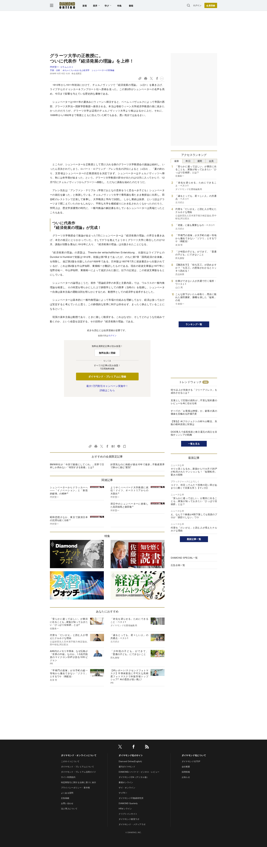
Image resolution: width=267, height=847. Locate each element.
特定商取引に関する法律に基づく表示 (78, 782)
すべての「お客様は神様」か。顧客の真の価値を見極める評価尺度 (194, 412)
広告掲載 (65, 798)
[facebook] (133, 747)
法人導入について (69, 808)
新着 (85, 5)
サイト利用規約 (68, 777)
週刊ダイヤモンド (127, 766)
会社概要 (186, 766)
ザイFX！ (123, 792)
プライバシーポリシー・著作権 (75, 787)
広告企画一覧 (178, 565)
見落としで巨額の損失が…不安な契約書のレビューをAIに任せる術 (194, 402)
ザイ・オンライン (127, 787)
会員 (211, 160)
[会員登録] (210, 5)
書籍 (131, 5)
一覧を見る (194, 443)
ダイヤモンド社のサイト (131, 755)
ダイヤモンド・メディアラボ (132, 824)
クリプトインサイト (128, 813)
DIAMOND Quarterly (128, 803)
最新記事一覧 (194, 539)
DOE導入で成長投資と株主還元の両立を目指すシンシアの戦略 (194, 433)
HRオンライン (125, 808)
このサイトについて (70, 761)
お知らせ (186, 777)
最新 (176, 160)
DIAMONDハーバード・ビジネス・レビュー (139, 771)
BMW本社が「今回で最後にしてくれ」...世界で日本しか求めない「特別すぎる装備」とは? (77, 466)
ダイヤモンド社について (194, 755)
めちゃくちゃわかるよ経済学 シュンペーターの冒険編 (88, 70)
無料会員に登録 (107, 352)
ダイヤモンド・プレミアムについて (77, 766)
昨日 (188, 160)
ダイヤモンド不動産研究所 (131, 798)
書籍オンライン (126, 782)
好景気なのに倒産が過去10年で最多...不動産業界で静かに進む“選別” (137, 466)
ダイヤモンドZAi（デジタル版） (134, 777)
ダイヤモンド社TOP (191, 761)
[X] (120, 747)
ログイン (197, 5)
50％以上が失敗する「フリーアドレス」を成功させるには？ (194, 391)
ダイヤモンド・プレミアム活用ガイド (78, 771)
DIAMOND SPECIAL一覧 (184, 557)
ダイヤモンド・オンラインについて (78, 755)
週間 (199, 160)
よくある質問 (67, 792)
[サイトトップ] (67, 5)
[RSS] (147, 747)
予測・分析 (55, 70)
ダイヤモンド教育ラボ (129, 819)
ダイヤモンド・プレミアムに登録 (107, 376)
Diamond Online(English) (130, 761)
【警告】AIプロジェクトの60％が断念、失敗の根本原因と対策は (194, 423)
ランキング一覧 (194, 324)
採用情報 (186, 771)
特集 (119, 5)
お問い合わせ (67, 803)
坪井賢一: (61, 66)
